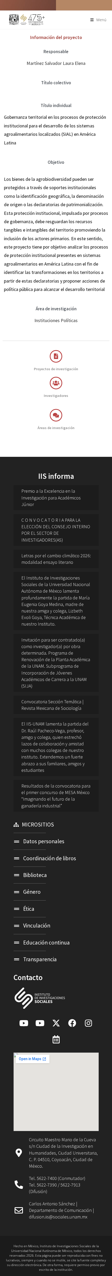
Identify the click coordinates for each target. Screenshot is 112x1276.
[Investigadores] (56, 383)
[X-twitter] (56, 1023)
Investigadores (56, 395)
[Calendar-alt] (56, 1039)
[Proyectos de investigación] (56, 356)
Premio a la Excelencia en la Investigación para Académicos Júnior (51, 497)
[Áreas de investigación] (56, 415)
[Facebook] (72, 1023)
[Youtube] (24, 1023)
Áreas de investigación (56, 427)
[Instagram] (88, 1023)
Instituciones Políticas (56, 320)
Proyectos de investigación (56, 369)
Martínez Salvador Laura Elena (56, 63)
